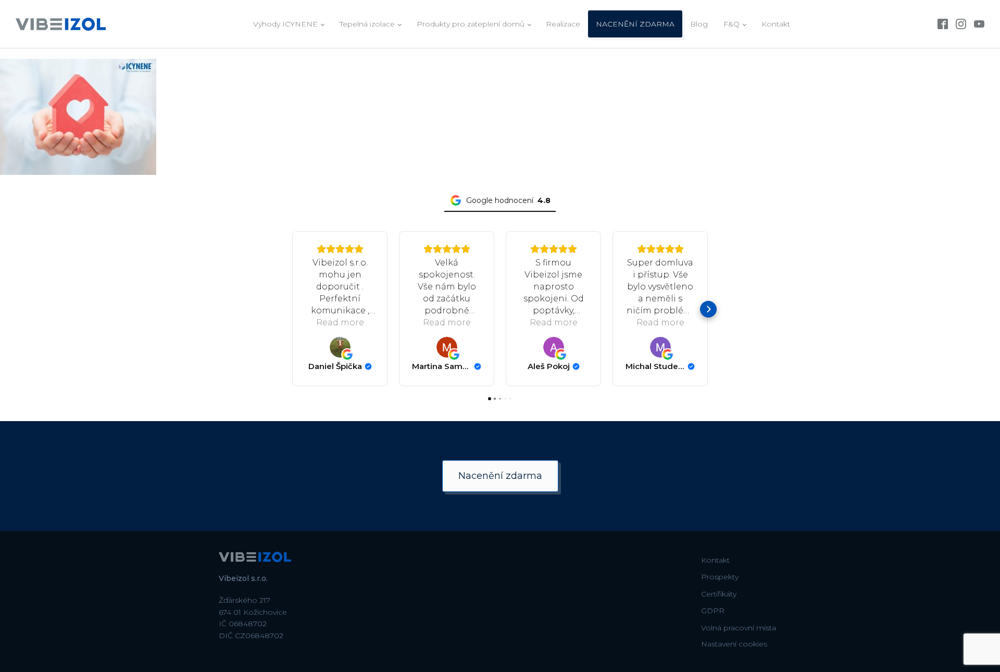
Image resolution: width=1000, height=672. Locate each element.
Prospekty (720, 576)
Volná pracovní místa (738, 627)
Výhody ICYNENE (285, 24)
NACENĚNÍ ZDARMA (635, 24)
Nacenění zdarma (500, 475)
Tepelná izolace (367, 24)
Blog (699, 24)
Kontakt (775, 24)
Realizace (563, 24)
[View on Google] (340, 347)
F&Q (731, 24)
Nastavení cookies (734, 644)
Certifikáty (718, 594)
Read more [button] (340, 322)
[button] (291, 309)
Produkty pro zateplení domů (470, 24)
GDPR (712, 610)
